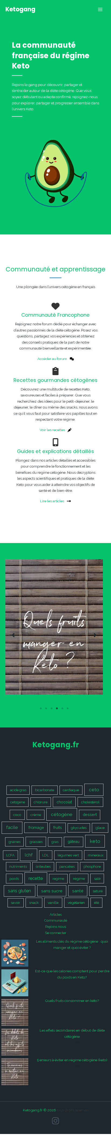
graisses (36, 841)
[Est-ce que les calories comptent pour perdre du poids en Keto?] (14, 982)
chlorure (40, 802)
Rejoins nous (55, 926)
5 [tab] (62, 708)
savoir (15, 903)
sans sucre (51, 890)
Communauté (55, 920)
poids (14, 878)
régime (79, 878)
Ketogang (20, 9)
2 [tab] (46, 708)
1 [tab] (40, 708)
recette (36, 878)
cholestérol (90, 802)
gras (54, 842)
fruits (57, 827)
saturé (98, 891)
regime (58, 879)
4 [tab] (57, 708)
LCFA (10, 855)
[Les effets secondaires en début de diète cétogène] (14, 1042)
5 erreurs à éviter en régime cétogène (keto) (72, 1060)
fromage (36, 827)
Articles (56, 914)
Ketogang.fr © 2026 (39, 1110)
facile (12, 827)
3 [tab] (51, 708)
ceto (94, 789)
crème (35, 814)
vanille (53, 902)
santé (77, 890)
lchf (29, 855)
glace (100, 827)
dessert (90, 814)
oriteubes (43, 867)
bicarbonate (44, 790)
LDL (45, 855)
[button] (13, 635)
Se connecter (55, 933)
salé (97, 878)
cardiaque (71, 790)
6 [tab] (67, 708)
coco (17, 814)
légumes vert (68, 855)
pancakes (67, 867)
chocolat (64, 802)
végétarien (76, 902)
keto (95, 841)
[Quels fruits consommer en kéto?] (14, 1012)
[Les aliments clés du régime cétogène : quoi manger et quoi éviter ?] (14, 953)
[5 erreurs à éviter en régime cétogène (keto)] (14, 1071)
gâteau (73, 841)
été (96, 902)
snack (34, 902)
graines (14, 842)
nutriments (18, 867)
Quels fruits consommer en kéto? (72, 1000)
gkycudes (78, 828)
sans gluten (19, 890)
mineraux (95, 855)
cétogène (61, 814)
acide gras (18, 790)
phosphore (92, 867)
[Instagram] (55, 1121)
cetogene (17, 802)
